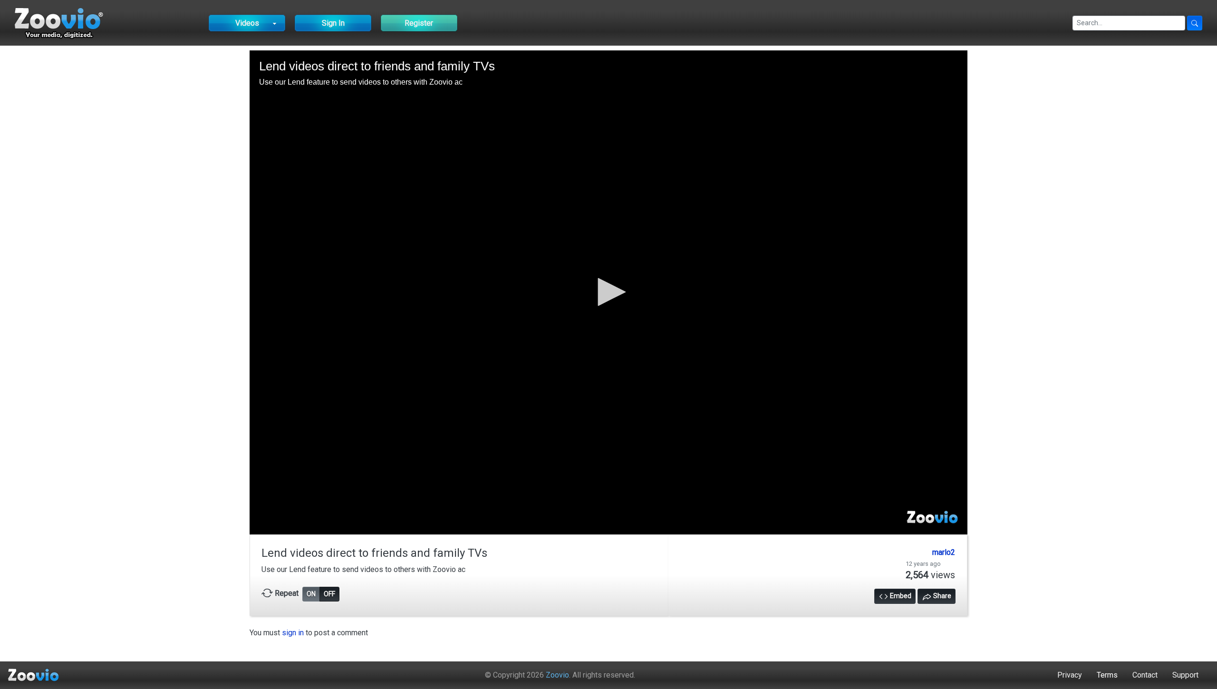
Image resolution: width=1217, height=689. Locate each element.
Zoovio (557, 674)
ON (311, 594)
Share (941, 596)
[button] (608, 292)
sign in (293, 632)
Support (1185, 674)
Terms (1107, 674)
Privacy (1069, 674)
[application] (608, 292)
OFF (329, 594)
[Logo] (932, 518)
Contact (1145, 674)
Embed (900, 596)
